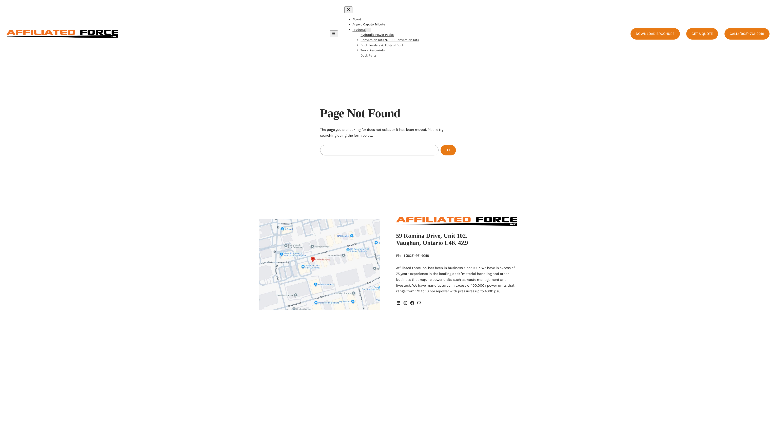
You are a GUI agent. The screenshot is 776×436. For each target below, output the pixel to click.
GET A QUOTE (702, 33)
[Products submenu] (368, 30)
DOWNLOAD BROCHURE (655, 33)
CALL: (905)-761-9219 (747, 33)
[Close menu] (348, 9)
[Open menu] (334, 33)
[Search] (448, 150)
